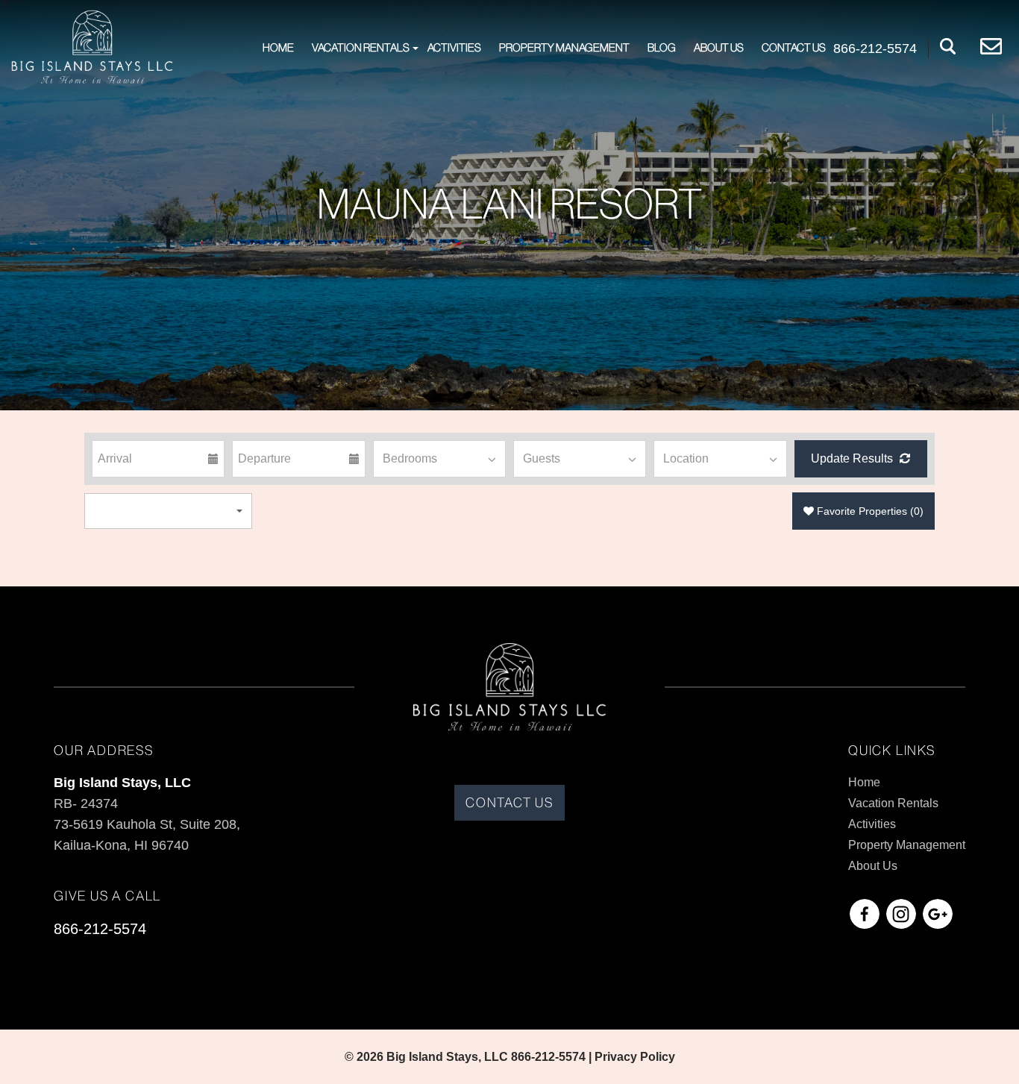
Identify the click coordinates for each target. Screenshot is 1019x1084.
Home (278, 48)
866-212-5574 (100, 929)
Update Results (853, 458)
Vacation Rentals (361, 48)
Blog (662, 48)
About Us (719, 48)
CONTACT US (509, 802)
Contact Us (794, 48)
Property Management (564, 48)
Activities (454, 48)
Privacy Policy (635, 1056)
